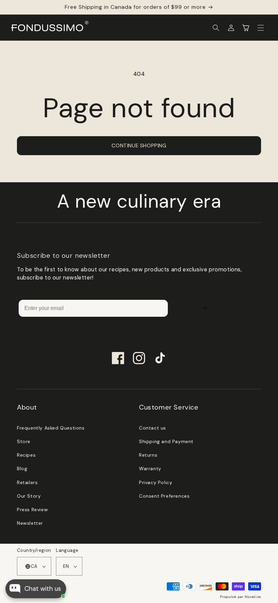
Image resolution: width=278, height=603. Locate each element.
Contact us (152, 428)
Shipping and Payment (166, 441)
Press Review (32, 509)
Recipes (26, 455)
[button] (216, 27)
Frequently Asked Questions (51, 428)
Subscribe (204, 308)
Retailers (27, 482)
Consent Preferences (164, 496)
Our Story (29, 496)
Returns (148, 455)
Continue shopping (139, 145)
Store (24, 441)
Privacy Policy (155, 482)
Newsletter (30, 523)
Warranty (150, 468)
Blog (22, 468)
